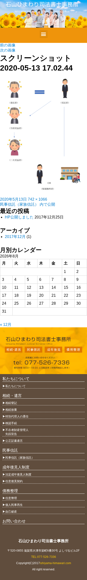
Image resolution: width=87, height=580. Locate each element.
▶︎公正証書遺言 (12, 440)
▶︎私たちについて (14, 386)
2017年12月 (15, 237)
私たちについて (15, 379)
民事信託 (10, 450)
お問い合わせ (14, 521)
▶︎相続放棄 (9, 409)
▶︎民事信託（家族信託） (18, 457)
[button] (44, 34)
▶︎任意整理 (9, 498)
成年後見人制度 (15, 467)
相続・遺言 (12, 396)
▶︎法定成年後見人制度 (16, 474)
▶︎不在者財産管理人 (15, 430)
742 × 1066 (37, 199)
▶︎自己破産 (9, 511)
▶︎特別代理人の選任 (15, 416)
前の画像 (7, 45)
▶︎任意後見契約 (12, 481)
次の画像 (7, 50)
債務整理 (10, 491)
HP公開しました (19, 217)
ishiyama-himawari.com (55, 563)
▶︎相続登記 (9, 403)
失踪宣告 (9, 434)
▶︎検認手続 (9, 423)
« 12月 (5, 325)
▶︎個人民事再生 (12, 505)
